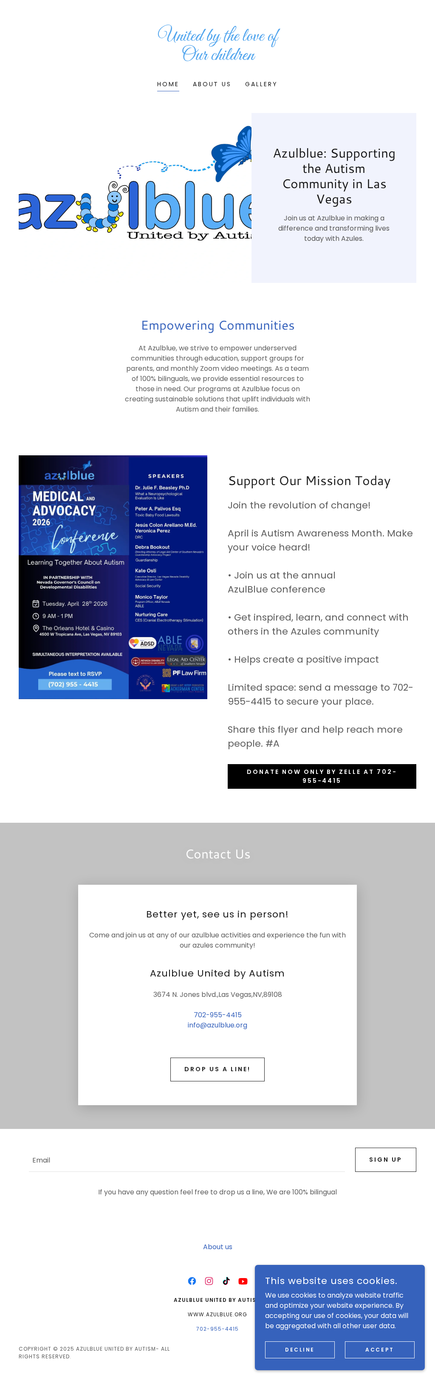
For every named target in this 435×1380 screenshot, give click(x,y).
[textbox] (187, 1160)
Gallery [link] (261, 84)
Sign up (385, 1159)
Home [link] (168, 84)
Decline (300, 1349)
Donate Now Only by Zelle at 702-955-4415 (322, 776)
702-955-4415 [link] (218, 1015)
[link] (217, 57)
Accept (379, 1349)
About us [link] (212, 84)
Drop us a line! (217, 1069)
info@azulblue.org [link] (217, 1025)
